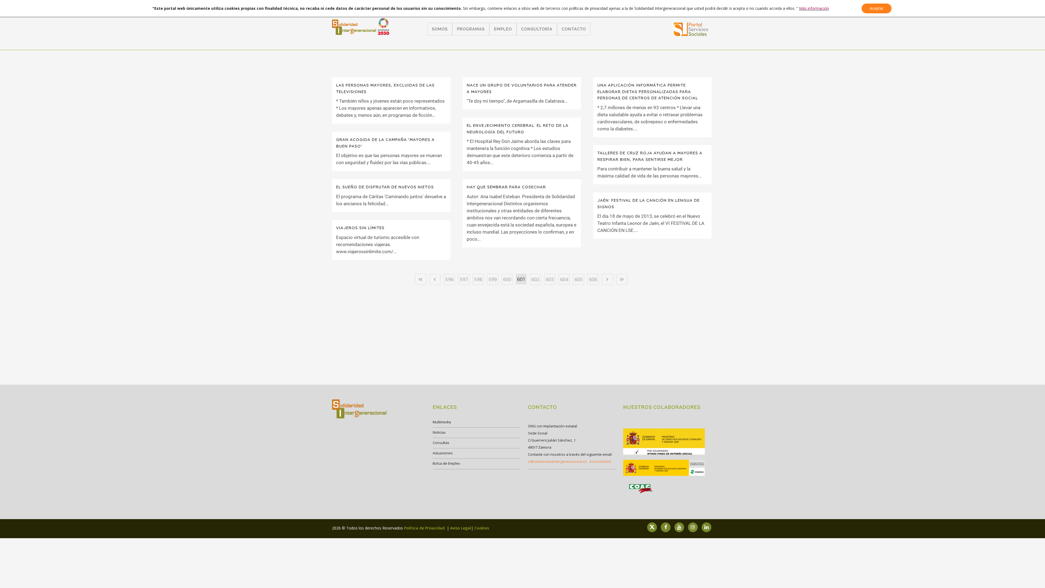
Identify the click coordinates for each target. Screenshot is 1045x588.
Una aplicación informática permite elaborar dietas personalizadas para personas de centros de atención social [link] (647, 91)
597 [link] (464, 279)
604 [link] (564, 279)
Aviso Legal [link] (460, 528)
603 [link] (550, 279)
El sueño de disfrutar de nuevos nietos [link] (385, 186)
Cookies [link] (481, 528)
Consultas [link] (441, 442)
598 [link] (478, 279)
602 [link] (535, 279)
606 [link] (593, 279)
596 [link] (449, 279)
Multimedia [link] (442, 421)
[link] (691, 34)
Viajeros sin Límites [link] (360, 227)
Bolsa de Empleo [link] (446, 463)
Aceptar (876, 8)
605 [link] (578, 279)
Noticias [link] (439, 432)
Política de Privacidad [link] (425, 528)
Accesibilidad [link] (600, 461)
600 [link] (507, 279)
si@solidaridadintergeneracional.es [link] (557, 461)
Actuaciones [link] (443, 453)
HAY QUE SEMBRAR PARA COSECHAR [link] (506, 186)
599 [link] (492, 279)
